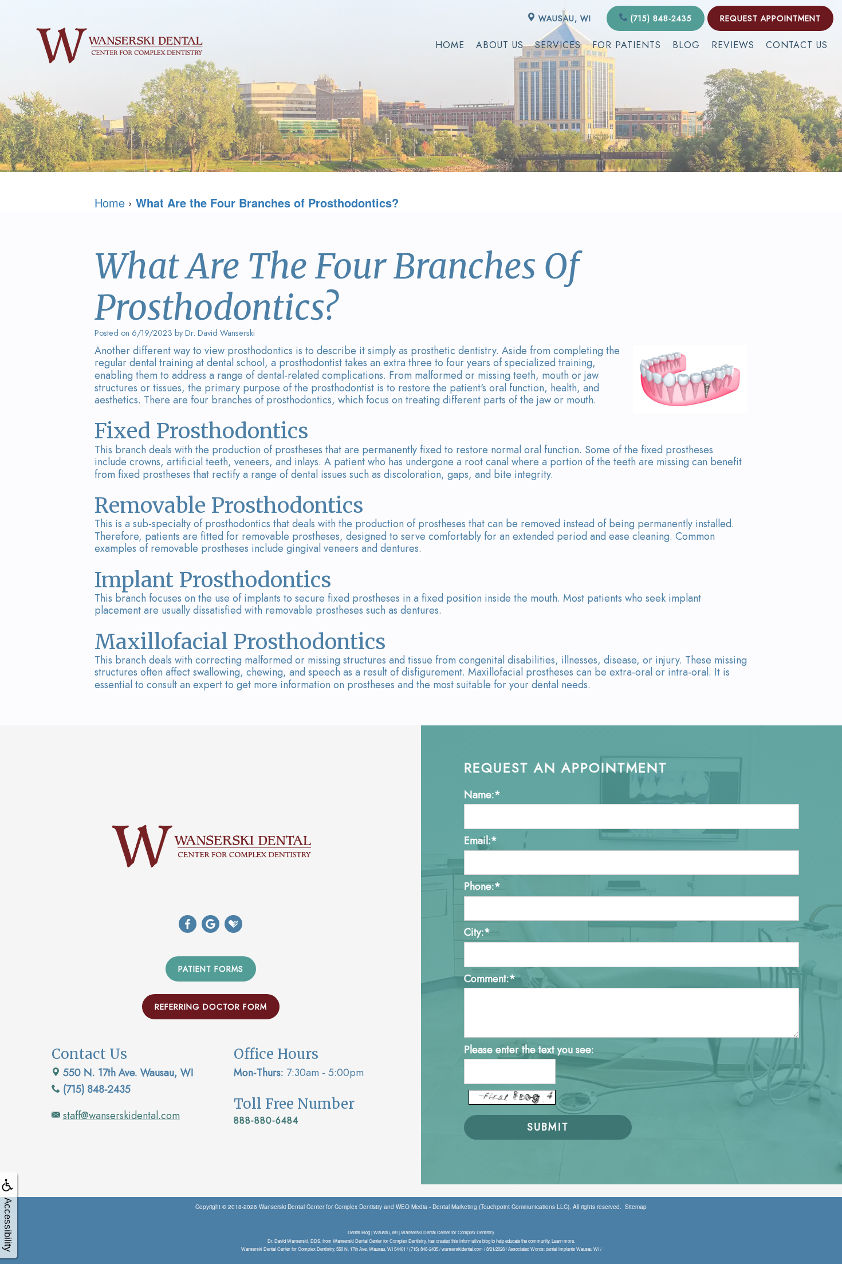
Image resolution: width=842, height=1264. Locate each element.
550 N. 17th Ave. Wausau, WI (127, 1072)
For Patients (626, 45)
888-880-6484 (266, 1120)
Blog (686, 45)
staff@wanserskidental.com (121, 1115)
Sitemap (636, 1207)
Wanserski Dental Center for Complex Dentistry (320, 1207)
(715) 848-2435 (660, 18)
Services (558, 45)
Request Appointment (770, 18)
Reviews (732, 45)
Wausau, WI (563, 18)
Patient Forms (210, 969)
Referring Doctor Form (211, 1006)
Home (450, 45)
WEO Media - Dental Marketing (436, 1207)
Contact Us (797, 45)
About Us (500, 45)
